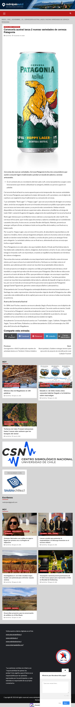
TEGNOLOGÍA (8, 533)
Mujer (49, 533)
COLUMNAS (7, 383)
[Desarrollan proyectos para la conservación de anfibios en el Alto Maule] (19, 599)
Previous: (20, 348)
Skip (60, 703)
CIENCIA (42, 383)
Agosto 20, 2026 (53, 582)
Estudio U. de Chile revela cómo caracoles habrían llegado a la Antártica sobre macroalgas (55, 393)
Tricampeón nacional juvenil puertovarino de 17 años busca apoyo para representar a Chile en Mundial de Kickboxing (55, 578)
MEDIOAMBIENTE (44, 385)
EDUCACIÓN (15, 383)
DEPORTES (51, 570)
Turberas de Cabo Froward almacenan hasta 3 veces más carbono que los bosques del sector (18, 431)
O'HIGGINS (26, 570)
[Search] (70, 13)
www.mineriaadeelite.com (14, 645)
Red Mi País (8, 35)
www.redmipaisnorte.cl (13, 641)
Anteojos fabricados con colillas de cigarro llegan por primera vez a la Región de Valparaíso (18, 540)
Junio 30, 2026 (16, 436)
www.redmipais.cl (12, 638)
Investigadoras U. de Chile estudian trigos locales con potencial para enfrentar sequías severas (19, 578)
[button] (4, 13)
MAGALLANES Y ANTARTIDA (12, 27)
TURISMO (55, 533)
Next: (55, 349)
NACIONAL (26, 531)
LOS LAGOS (59, 570)
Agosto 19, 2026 (17, 617)
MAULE (14, 570)
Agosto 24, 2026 (17, 544)
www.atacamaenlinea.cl (14, 634)
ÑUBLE (19, 570)
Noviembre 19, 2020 (19, 35)
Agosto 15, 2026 (17, 395)
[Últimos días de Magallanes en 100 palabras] (19, 376)
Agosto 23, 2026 (17, 582)
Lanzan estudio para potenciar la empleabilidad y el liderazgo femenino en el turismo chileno (54, 540)
